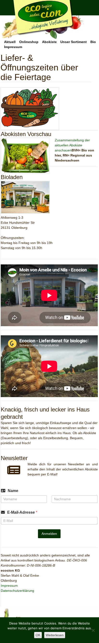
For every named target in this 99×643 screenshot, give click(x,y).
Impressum (13, 47)
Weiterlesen (55, 635)
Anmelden (49, 534)
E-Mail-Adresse (22, 512)
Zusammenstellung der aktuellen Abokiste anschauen (72, 145)
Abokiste (49, 42)
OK (38, 635)
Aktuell (10, 42)
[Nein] (93, 630)
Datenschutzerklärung (17, 591)
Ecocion (42, 19)
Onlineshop (28, 42)
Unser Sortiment (73, 42)
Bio (93, 42)
